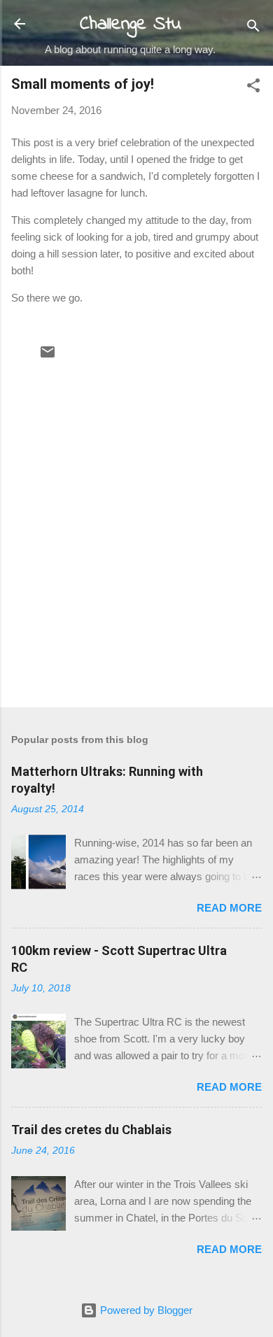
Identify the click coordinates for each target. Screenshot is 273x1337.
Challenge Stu (130, 24)
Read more (229, 908)
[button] (253, 88)
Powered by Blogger (144, 1310)
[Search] (253, 28)
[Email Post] (47, 356)
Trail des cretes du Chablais (91, 1129)
